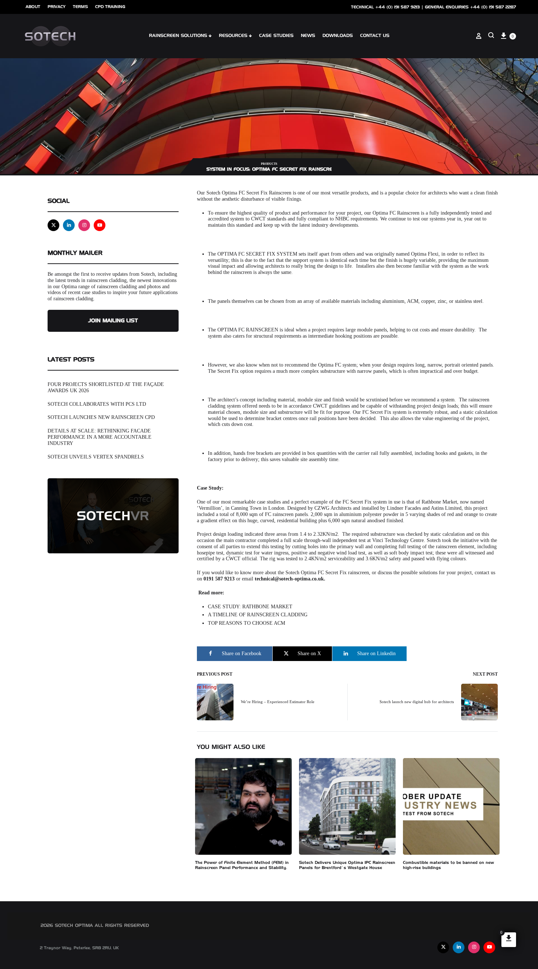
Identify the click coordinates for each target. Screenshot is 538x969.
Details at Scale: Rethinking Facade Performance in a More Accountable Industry (100, 437)
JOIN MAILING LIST (113, 320)
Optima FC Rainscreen (247, 330)
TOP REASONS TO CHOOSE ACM (246, 623)
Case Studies (276, 36)
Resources (233, 36)
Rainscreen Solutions (178, 36)
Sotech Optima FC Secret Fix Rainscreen (248, 193)
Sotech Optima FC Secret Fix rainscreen (327, 572)
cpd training (110, 7)
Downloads (337, 36)
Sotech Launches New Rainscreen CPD (101, 417)
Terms (80, 7)
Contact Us (374, 36)
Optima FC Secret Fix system (257, 254)
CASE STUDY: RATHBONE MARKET (250, 606)
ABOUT (33, 7)
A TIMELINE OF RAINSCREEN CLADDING (257, 614)
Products (269, 164)
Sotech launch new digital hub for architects (417, 701)
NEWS (308, 36)
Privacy (57, 7)
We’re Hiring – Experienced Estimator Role (277, 701)
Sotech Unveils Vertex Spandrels (96, 457)
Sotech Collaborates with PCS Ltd (97, 404)
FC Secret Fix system (365, 502)
